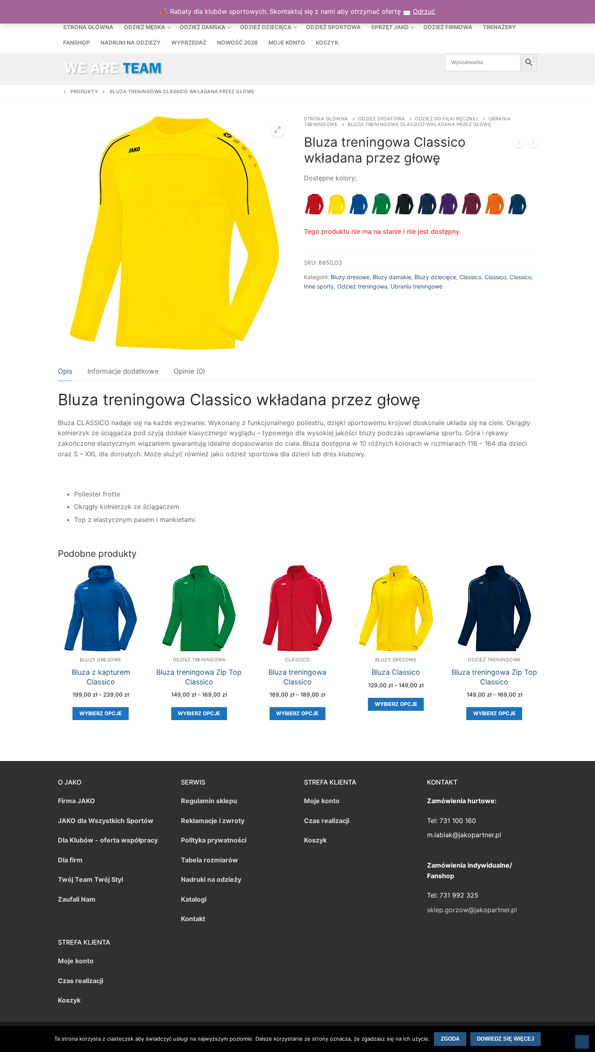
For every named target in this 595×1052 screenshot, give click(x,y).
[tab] (65, 372)
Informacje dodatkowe (123, 371)
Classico (470, 277)
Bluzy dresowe (350, 277)
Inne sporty (319, 286)
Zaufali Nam (77, 899)
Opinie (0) (189, 371)
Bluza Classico (396, 672)
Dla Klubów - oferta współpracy (108, 840)
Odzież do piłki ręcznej (446, 119)
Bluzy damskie (392, 277)
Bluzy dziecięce (435, 277)
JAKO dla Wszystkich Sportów (105, 821)
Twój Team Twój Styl (90, 879)
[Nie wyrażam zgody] (582, 1042)
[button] (277, 129)
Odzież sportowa (381, 119)
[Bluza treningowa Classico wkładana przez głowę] (519, 144)
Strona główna (326, 119)
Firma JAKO (76, 801)
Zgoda (450, 1039)
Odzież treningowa (362, 286)
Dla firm (70, 860)
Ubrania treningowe (416, 286)
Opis (65, 371)
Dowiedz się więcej (505, 1039)
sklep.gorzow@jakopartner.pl (472, 910)
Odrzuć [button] (424, 11)
